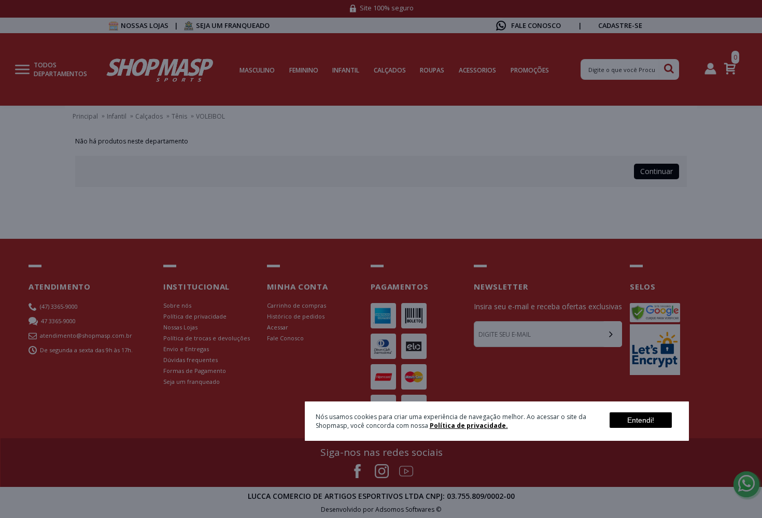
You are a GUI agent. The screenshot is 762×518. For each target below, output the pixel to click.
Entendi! (640, 419)
